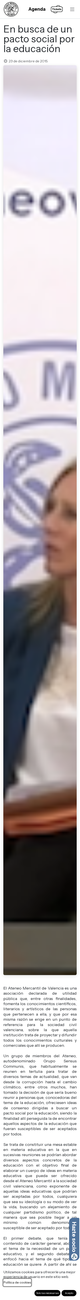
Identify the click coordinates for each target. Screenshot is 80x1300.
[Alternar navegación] (72, 9)
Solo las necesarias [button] (47, 1293)
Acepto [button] (69, 1293)
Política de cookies (17, 1282)
